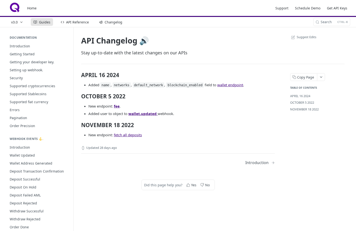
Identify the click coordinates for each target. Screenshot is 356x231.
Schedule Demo (307, 8)
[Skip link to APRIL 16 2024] (78, 75)
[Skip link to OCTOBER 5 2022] (78, 96)
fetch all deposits (128, 134)
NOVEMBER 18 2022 (304, 109)
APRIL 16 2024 (300, 96)
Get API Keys (337, 8)
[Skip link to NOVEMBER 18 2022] (78, 125)
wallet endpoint (230, 84)
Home (32, 8)
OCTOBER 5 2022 (302, 102)
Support (281, 8)
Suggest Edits (306, 37)
